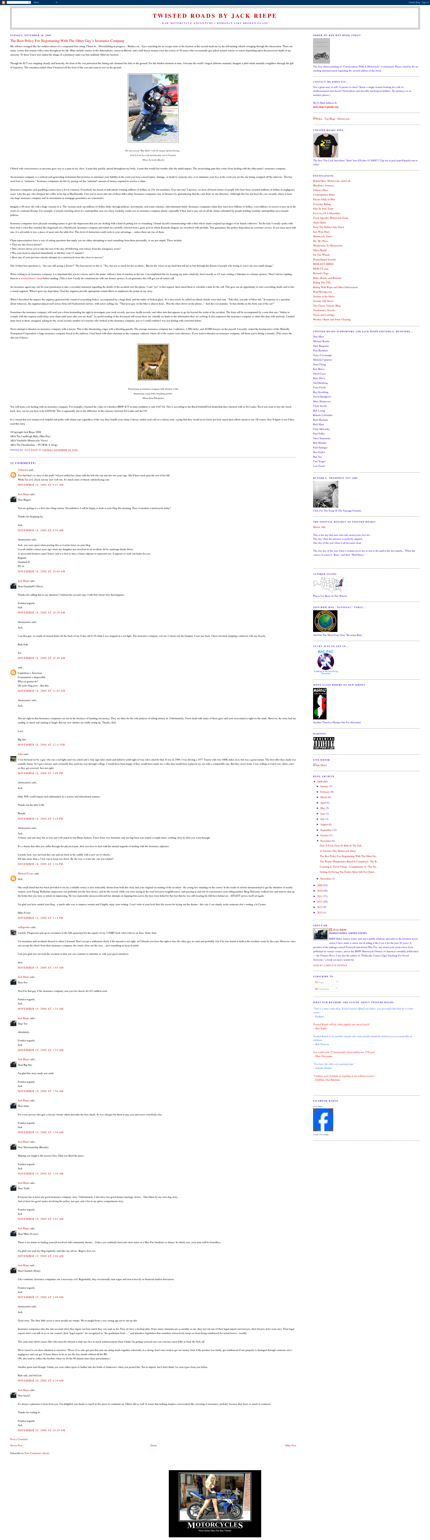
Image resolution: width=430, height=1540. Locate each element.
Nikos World (320, 250)
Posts (320, 982)
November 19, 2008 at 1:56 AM (41, 1091)
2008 (320, 781)
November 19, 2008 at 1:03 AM (41, 967)
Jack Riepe (23, 494)
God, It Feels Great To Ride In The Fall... (341, 845)
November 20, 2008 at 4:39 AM (41, 1380)
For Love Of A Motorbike (326, 213)
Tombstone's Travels (324, 310)
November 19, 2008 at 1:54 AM (41, 1008)
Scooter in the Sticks (324, 296)
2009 (320, 885)
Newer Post (16, 1445)
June (323, 813)
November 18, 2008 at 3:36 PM (40, 864)
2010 (320, 890)
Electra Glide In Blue (324, 199)
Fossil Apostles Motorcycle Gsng (330, 217)
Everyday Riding (322, 204)
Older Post (290, 1445)
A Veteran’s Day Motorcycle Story (338, 851)
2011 (320, 896)
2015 (320, 912)
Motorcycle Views (322, 236)
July (322, 819)
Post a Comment (19, 1439)
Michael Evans (26, 873)
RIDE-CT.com (320, 268)
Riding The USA (322, 282)
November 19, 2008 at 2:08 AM (41, 1297)
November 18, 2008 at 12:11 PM (41, 744)
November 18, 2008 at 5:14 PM (40, 918)
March (324, 797)
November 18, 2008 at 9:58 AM (41, 530)
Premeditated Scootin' (324, 259)
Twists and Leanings (324, 314)
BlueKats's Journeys (323, 185)
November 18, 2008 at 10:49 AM (41, 658)
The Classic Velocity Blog (326, 305)
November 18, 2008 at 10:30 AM (41, 612)
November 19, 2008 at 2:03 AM (41, 1219)
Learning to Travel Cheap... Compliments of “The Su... (349, 866)
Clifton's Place (320, 190)
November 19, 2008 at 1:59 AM (41, 1173)
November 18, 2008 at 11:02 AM (41, 690)
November (326, 840)
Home (153, 1445)
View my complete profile (330, 965)
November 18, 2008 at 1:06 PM (40, 773)
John (20, 754)
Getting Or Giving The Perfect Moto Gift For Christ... (348, 872)
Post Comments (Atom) (37, 1453)
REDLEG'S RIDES (323, 264)
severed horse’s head (31, 278)
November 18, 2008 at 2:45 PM (40, 818)
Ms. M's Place (320, 241)
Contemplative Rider (324, 194)
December (326, 878)
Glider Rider (319, 222)
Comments (323, 989)
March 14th (319, 527)
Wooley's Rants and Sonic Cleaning (332, 319)
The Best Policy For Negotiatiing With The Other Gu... (349, 856)
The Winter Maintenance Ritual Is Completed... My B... (349, 861)
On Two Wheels (321, 254)
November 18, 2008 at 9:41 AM (41, 484)
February (325, 791)
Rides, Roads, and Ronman (327, 278)
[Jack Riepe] (323, 1130)
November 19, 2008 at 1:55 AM (41, 1050)
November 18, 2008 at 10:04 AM (41, 571)
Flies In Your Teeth (323, 208)
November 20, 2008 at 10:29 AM (41, 1430)
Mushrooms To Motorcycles (328, 245)
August (324, 824)
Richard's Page (321, 273)
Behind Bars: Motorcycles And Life (331, 180)
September (326, 830)
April (323, 802)
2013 (320, 907)
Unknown (23, 469)
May (323, 808)
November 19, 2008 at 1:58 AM (41, 1132)
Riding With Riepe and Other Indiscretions (335, 287)
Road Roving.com (322, 291)
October (324, 835)
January (324, 786)
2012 (320, 901)
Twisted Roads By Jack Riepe (215, 15)
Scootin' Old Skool (323, 301)
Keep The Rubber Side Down (328, 227)
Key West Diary (321, 231)
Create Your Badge (321, 1135)
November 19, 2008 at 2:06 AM (41, 1256)
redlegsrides (24, 927)
